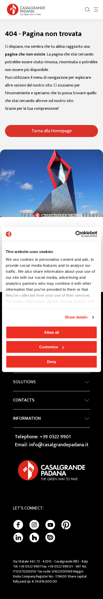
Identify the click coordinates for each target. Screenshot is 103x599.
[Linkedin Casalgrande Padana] (18, 537)
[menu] (96, 9)
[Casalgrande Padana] (26, 9)
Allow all (51, 332)
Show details (76, 317)
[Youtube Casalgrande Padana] (50, 525)
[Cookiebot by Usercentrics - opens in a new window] (75, 234)
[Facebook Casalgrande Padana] (18, 525)
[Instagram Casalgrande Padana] (34, 525)
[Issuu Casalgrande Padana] (50, 537)
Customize (48, 347)
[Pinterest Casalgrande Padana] (66, 525)
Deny (51, 362)
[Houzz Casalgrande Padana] (34, 537)
